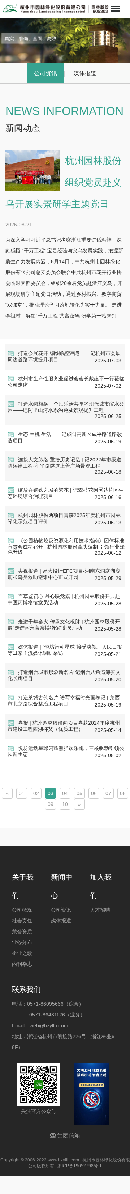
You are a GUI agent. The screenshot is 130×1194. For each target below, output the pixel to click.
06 (94, 793)
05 (79, 793)
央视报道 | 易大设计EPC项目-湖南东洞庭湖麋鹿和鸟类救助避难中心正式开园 (64, 574)
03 (50, 793)
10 (65, 804)
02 (36, 793)
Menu (115, 4)
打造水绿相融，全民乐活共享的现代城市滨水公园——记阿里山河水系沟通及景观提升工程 (66, 407)
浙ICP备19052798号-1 (79, 1165)
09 (50, 804)
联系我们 (26, 989)
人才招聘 (100, 910)
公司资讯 (45, 73)
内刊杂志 (22, 964)
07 (108, 793)
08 (123, 793)
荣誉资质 (22, 931)
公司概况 (22, 910)
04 (65, 793)
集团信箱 (68, 1136)
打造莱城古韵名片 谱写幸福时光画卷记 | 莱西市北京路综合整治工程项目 (64, 701)
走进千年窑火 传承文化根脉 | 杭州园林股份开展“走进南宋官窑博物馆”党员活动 (64, 625)
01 (22, 793)
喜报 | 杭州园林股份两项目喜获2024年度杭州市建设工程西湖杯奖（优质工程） (64, 726)
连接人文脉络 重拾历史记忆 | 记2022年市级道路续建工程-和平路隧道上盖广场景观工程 (64, 463)
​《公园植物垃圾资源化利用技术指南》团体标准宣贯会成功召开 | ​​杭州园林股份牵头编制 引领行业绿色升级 (66, 546)
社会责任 (22, 921)
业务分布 (22, 942)
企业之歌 (22, 953)
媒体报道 (84, 73)
